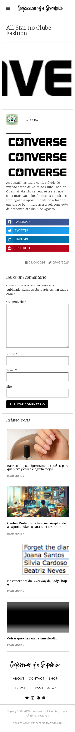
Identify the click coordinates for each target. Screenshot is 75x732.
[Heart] (27, 697)
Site (9, 386)
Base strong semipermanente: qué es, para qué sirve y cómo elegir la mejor (38, 467)
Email (11, 370)
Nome (12, 354)
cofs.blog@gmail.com (49, 722)
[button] (7, 8)
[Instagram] (32, 697)
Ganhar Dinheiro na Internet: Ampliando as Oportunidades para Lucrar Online (36, 525)
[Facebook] (43, 697)
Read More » (15, 475)
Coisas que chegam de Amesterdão (32, 638)
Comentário (16, 301)
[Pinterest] (38, 697)
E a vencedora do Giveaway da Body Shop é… (37, 582)
